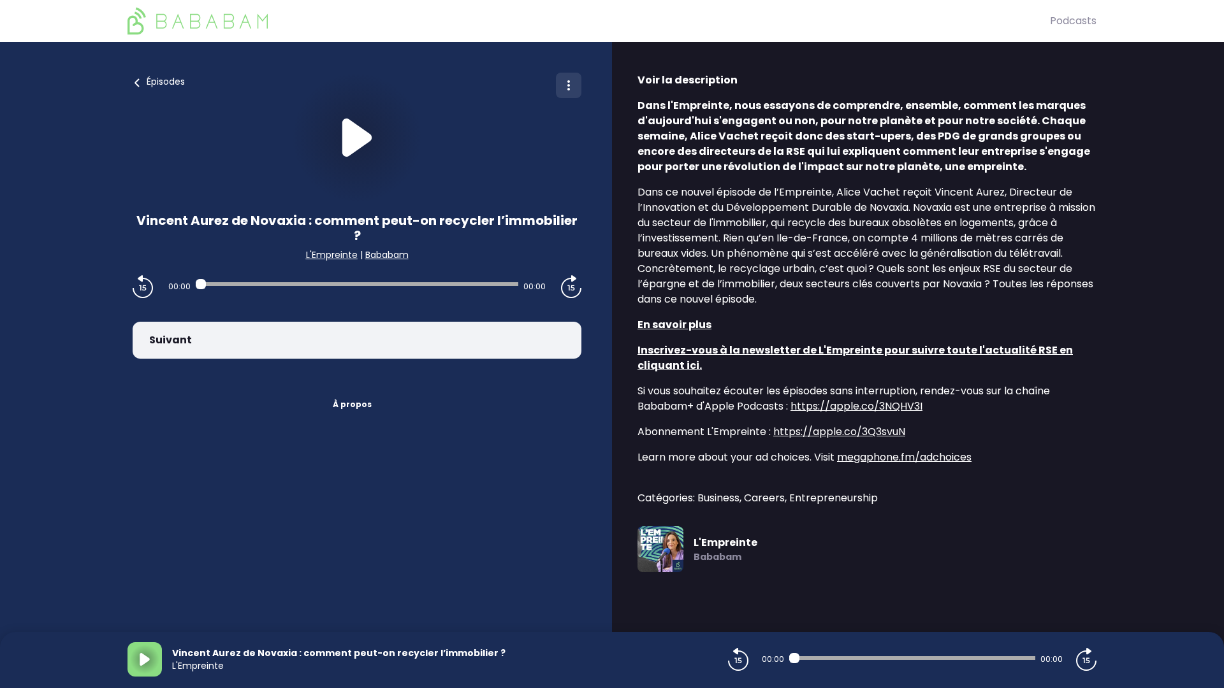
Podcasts (1073, 20)
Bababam (387, 254)
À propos (352, 404)
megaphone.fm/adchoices (904, 457)
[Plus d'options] (568, 85)
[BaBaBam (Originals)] (588, 21)
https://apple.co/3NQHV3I (856, 406)
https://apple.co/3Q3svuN (839, 431)
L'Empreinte (332, 254)
